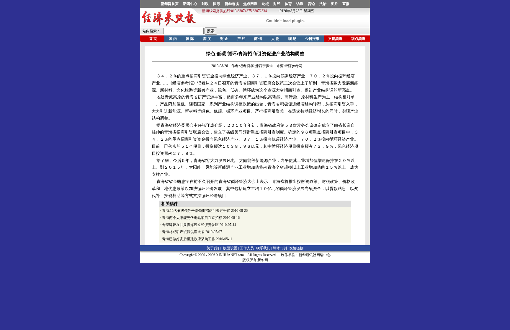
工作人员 (247, 248)
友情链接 (296, 248)
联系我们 (263, 248)
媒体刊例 (280, 248)
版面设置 (230, 248)
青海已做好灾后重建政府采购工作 (188, 239)
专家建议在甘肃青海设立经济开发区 (190, 225)
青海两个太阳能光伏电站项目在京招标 (192, 218)
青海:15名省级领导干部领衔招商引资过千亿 (196, 211)
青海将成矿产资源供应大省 (183, 232)
